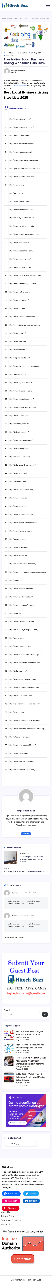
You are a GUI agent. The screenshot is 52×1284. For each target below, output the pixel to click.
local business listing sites (18, 19)
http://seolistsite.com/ (18, 580)
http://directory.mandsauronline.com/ (24, 704)
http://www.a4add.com (18, 547)
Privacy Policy (7, 1216)
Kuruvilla (15, 893)
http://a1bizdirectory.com (19, 737)
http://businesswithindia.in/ (20, 267)
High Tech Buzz (19, 71)
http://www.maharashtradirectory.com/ (25, 275)
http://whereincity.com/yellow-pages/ (24, 325)
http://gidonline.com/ (17, 374)
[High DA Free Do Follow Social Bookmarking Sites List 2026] (9, 1048)
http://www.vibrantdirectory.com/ (22, 564)
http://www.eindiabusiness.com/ (22, 317)
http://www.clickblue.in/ (18, 753)
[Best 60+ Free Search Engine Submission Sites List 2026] (9, 1035)
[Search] (45, 1014)
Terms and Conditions (11, 1220)
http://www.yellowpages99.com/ (22, 745)
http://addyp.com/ (16, 638)
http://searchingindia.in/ (19, 424)
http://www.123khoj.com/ (19, 416)
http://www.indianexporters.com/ (22, 407)
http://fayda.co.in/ (16, 712)
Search (7, 1010)
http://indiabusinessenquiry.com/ (22, 679)
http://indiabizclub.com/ (19, 432)
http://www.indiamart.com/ (20, 119)
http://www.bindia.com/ (18, 506)
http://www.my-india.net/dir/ (20, 383)
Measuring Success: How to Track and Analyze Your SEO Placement (32, 859)
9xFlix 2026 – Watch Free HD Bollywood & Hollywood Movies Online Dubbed (30, 1077)
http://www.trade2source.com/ (21, 621)
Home (4, 19)
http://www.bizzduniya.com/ (20, 152)
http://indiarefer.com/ (18, 473)
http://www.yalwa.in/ (17, 333)
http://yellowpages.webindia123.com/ (24, 168)
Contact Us (6, 1224)
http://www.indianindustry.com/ (21, 144)
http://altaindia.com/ (17, 481)
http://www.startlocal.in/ (19, 300)
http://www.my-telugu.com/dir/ (21, 226)
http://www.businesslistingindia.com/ (24, 687)
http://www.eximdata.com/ (20, 259)
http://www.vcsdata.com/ (19, 457)
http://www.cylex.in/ (17, 308)
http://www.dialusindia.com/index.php (24, 663)
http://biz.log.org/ (16, 193)
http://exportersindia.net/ (19, 358)
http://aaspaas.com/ (17, 539)
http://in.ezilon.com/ (17, 350)
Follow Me (26, 833)
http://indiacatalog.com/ (19, 449)
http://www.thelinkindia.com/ (20, 531)
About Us (5, 1212)
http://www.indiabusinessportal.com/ (24, 234)
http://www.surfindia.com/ (19, 292)
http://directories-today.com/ (21, 135)
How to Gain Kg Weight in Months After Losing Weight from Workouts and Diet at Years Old (31, 1060)
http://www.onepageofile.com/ (21, 605)
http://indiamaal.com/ (18, 671)
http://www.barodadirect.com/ (21, 490)
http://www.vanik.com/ (18, 498)
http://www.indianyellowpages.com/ (23, 160)
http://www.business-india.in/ (21, 514)
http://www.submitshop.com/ (21, 440)
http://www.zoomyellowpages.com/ (23, 630)
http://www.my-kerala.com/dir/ (21, 218)
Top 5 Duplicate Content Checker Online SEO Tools (25, 871)
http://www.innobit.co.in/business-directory (26, 729)
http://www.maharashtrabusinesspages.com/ (27, 572)
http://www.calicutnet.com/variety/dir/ (24, 366)
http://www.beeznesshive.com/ (22, 762)
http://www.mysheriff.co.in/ (20, 646)
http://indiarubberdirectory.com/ (22, 465)
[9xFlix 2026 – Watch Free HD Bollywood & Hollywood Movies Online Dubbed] (9, 1078)
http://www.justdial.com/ (19, 201)
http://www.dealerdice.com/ (20, 391)
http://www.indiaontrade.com (21, 589)
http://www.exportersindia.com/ (22, 177)
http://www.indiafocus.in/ (19, 243)
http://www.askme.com (18, 185)
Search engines (20, 86)
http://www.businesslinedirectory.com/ (25, 720)
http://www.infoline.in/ (18, 556)
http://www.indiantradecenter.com (23, 523)
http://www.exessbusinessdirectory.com (25, 655)
